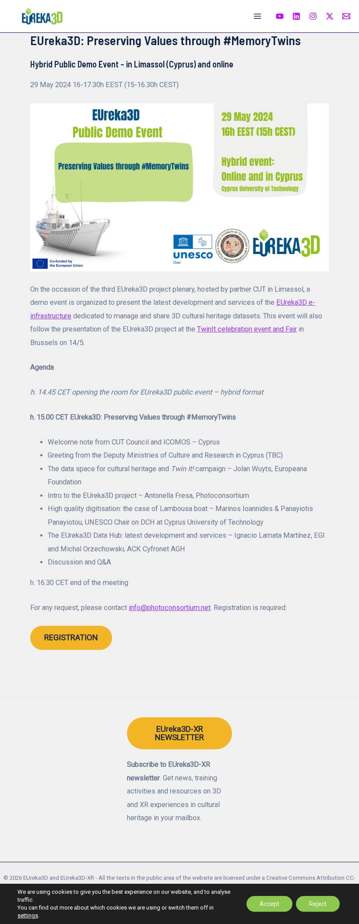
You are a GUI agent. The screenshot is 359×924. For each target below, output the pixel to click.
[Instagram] (313, 16)
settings (28, 915)
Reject (318, 903)
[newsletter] (346, 16)
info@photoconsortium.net (170, 607)
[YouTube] (280, 16)
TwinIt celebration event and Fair (247, 329)
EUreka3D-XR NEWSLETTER (179, 732)
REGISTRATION (71, 637)
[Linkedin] (296, 16)
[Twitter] (330, 16)
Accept (269, 903)
